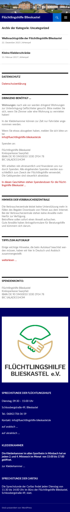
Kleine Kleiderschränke (16, 53)
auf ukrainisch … (11, 433)
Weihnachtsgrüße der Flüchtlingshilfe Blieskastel (32, 38)
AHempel (26, 43)
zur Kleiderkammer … (13, 466)
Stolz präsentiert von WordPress (17, 508)
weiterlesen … (9, 260)
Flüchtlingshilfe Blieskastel (21, 17)
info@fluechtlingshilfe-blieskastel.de (21, 137)
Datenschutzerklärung (14, 84)
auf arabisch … (10, 427)
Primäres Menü (65, 17)
